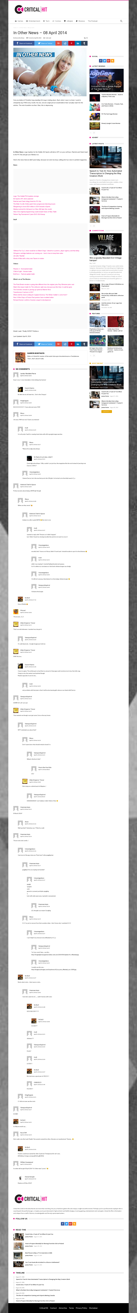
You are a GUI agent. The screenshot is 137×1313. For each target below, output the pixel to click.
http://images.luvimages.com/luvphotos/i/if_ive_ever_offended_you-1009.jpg (53, 969)
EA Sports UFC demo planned (23, 199)
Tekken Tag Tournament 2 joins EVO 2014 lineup (29, 214)
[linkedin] (78, 43)
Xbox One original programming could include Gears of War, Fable (34, 212)
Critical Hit (43, 1308)
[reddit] (65, 43)
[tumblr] (84, 43)
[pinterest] (71, 43)
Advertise (63, 1308)
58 (87, 38)
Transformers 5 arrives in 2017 (23, 292)
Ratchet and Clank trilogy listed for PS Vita (27, 201)
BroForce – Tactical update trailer (24, 274)
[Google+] (108, 61)
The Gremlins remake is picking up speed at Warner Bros (32, 289)
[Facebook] (100, 61)
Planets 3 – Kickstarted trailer (22, 269)
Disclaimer (93, 1308)
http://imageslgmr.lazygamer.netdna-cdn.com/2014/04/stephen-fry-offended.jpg (55, 954)
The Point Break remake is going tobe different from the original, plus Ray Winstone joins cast (43, 284)
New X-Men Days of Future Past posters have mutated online (33, 297)
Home (15, 27)
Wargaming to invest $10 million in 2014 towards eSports (31, 206)
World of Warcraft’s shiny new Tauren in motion (28, 258)
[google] (58, 43)
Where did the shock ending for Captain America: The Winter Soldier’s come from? (40, 295)
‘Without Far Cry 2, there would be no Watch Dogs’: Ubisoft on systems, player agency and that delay (46, 250)
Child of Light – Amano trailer (22, 271)
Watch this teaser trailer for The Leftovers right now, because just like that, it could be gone (42, 287)
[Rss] (112, 61)
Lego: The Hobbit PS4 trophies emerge (26, 196)
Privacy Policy (81, 1308)
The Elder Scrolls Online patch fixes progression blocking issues (34, 204)
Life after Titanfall (18, 256)
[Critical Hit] (30, 3)
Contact (53, 1308)
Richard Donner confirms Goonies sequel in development (32, 300)
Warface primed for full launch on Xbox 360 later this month (32, 209)
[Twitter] (104, 61)
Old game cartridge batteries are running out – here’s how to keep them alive (38, 253)
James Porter (95, 387)
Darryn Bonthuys (19, 38)
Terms (71, 1308)
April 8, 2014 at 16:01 (26, 375)
